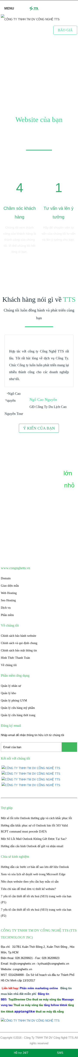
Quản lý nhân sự (11, 685)
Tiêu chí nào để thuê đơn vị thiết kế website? (28, 889)
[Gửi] (69, 747)
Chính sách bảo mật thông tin (19, 650)
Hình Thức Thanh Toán (15, 657)
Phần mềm (7, 615)
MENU (8, 8)
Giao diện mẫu (10, 585)
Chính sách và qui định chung (19, 643)
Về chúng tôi (9, 665)
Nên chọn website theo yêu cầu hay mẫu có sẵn (29, 881)
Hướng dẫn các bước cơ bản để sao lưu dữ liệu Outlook (35, 867)
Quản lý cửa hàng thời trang (18, 715)
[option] (19, 215)
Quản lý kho (8, 693)
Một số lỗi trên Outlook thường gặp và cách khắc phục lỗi (36, 818)
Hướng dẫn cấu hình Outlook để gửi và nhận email (32, 846)
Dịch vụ (6, 607)
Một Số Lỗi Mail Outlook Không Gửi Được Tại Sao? (34, 839)
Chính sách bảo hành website (18, 635)
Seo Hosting (8, 600)
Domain (6, 578)
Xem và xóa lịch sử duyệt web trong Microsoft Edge (33, 874)
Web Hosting (9, 593)
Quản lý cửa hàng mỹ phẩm (18, 707)
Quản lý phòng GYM (14, 700)
